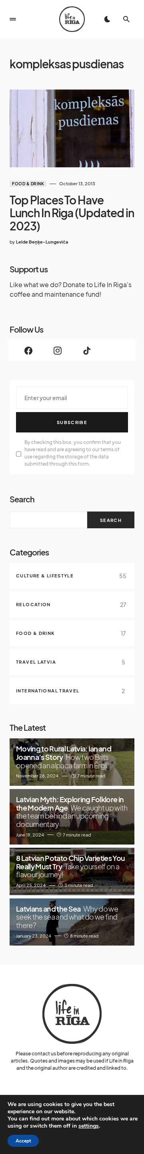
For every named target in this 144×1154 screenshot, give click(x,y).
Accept (23, 1141)
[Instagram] (57, 350)
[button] (13, 19)
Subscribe (72, 422)
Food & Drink (28, 183)
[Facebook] (28, 350)
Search (22, 499)
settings (88, 1126)
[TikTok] (86, 350)
